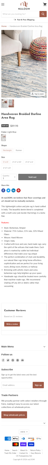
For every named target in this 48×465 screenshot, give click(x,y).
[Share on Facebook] (3, 190)
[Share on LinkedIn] (13, 190)
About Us (23, 450)
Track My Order (10, 453)
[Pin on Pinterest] (19, 190)
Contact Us (23, 453)
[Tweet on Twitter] (8, 190)
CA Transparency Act (24, 456)
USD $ (22, 432)
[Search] (43, 14)
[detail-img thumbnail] (4, 103)
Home (4, 26)
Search (14, 450)
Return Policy (35, 450)
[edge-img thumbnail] (11, 103)
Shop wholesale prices (14, 415)
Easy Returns (36, 453)
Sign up (38, 385)
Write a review (12, 324)
